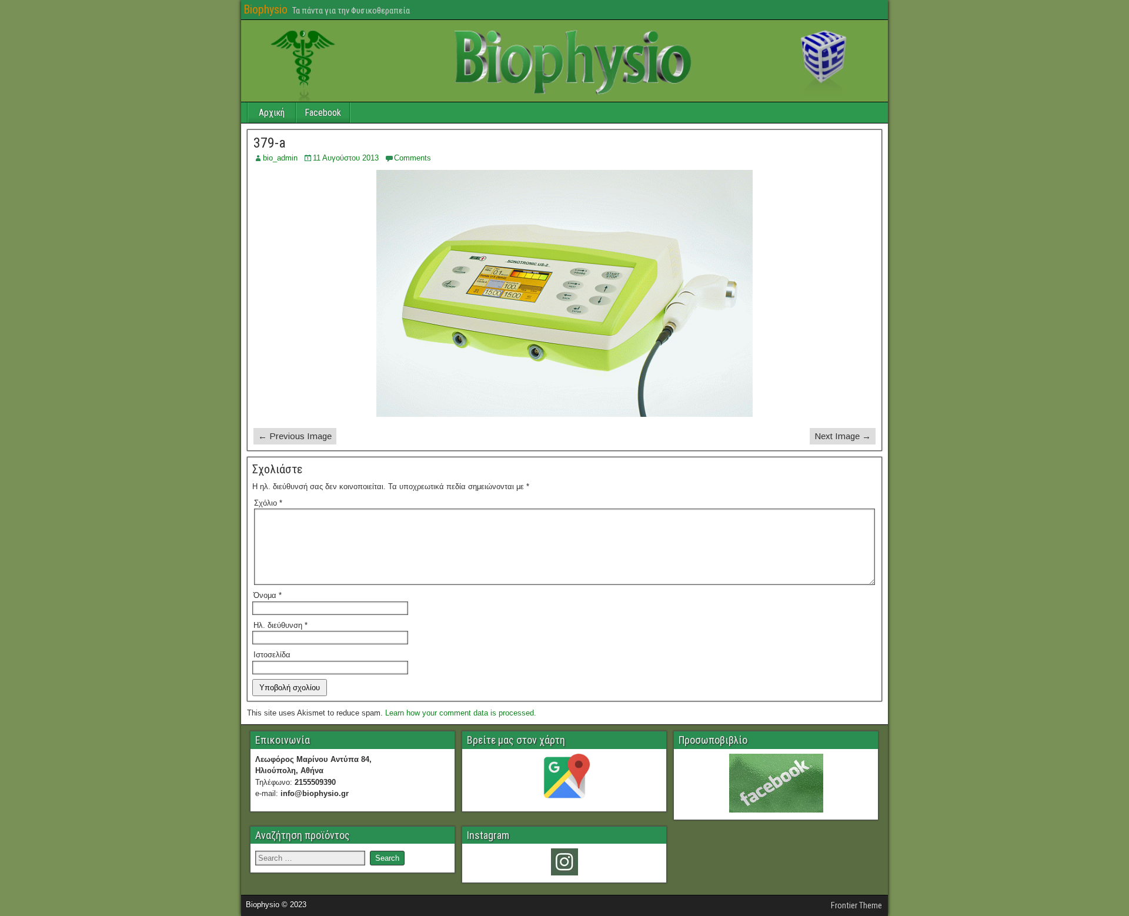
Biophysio (265, 9)
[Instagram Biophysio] (564, 861)
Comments (412, 157)
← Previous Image (295, 436)
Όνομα (267, 595)
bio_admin (280, 157)
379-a (269, 143)
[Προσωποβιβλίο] (776, 783)
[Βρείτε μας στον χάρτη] (564, 779)
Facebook (323, 112)
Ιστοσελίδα (271, 654)
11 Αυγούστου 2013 (346, 157)
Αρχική (272, 112)
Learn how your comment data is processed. (460, 712)
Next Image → (842, 436)
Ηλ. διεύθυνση (280, 625)
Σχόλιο (268, 503)
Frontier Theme (856, 905)
